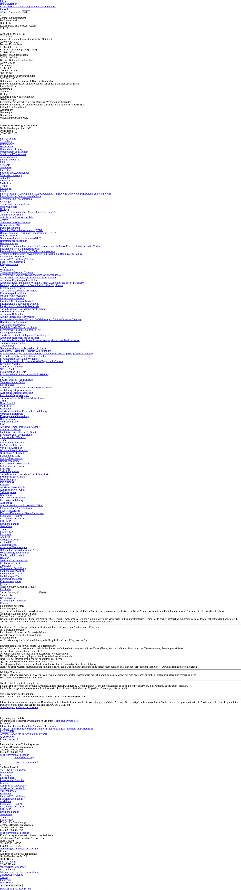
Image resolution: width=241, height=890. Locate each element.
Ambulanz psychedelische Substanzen (20, 337)
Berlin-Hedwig (8, 598)
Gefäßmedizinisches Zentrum (15, 222)
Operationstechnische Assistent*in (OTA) (21, 505)
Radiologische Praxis (11, 332)
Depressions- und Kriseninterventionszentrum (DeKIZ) (28, 233)
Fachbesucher (7, 531)
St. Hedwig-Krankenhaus (13, 600)
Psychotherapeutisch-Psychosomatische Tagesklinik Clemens (31, 361)
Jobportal (13, 739)
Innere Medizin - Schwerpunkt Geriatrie (20, 196)
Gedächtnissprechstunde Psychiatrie (18, 290)
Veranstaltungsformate (11, 413)
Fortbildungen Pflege (11, 576)
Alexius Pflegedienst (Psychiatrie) (17, 316)
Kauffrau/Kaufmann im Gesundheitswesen (22, 513)
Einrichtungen (7, 385)
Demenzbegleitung (10, 460)
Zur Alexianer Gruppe (11, 874)
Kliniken (4, 191)
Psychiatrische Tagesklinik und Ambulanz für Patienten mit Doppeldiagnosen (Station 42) (46, 353)
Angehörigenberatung (11, 458)
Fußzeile (4, 9)
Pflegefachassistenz (10, 510)
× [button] (0, 15)
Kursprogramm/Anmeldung (14, 416)
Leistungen (5, 188)
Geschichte (5, 167)
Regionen (5, 584)
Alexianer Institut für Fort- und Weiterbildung (23, 411)
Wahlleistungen (8, 479)
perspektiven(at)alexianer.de (14, 754)
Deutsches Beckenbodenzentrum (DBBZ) (21, 230)
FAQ (2, 424)
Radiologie (5, 201)
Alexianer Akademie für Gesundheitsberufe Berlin (26, 387)
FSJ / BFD (5, 521)
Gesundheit (6, 526)
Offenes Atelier (8, 369)
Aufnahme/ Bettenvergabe (13, 547)
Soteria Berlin (7, 377)
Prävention (5, 170)
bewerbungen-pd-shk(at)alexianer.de (19, 848)
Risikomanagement (10, 563)
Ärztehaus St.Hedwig (11, 429)
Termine (4, 185)
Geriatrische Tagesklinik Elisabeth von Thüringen (25, 350)
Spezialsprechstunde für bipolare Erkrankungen (24, 335)
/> (20, 12)
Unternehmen (7, 143)
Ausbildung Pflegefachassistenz (16, 392)
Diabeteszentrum (8, 235)
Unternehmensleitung (11, 149)
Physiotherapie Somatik (12, 298)
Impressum (5, 880)
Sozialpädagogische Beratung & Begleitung (22, 398)
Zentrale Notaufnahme (11, 214)
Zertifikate (5, 565)
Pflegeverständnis (9, 264)
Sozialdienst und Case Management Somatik (23, 309)
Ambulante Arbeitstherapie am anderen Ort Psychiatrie (28, 277)
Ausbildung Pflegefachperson (15, 390)
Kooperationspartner (10, 581)
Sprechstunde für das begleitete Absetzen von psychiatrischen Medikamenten (40, 340)
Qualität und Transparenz (13, 154)
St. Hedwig (6, 141)
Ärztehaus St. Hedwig (11, 366)
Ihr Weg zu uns (8, 138)
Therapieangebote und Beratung (16, 272)
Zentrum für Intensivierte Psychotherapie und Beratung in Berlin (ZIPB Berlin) (41, 254)
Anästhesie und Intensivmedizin (16, 217)
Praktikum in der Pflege (12, 518)
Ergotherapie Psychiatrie (12, 288)
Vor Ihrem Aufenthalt (11, 447)
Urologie (4, 209)
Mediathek (5, 183)
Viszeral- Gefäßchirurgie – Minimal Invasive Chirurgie (28, 212)
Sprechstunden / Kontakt (13, 437)
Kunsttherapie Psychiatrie (13, 293)
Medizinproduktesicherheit (14, 560)
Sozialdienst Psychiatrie (12, 311)
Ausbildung (6, 502)
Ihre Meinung (7, 481)
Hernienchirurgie (9, 243)
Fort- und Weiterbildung (12, 497)
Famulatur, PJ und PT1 (12, 516)
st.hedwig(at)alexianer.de (13, 866)
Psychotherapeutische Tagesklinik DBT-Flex (23, 356)
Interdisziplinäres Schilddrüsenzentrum (20, 248)
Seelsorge (5, 164)
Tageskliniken (7, 345)
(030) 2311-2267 (8, 133)
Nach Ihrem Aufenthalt (12, 453)
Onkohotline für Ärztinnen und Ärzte (19, 550)
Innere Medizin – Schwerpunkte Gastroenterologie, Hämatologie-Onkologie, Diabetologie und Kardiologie (55, 193)
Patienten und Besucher (12, 442)
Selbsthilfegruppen (9, 471)
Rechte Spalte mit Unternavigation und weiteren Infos (28, 6)
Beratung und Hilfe (10, 455)
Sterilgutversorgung (10, 539)
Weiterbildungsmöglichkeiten (15, 552)
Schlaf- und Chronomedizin (14, 204)
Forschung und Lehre (11, 578)
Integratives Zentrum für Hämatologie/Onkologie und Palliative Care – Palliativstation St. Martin (50, 246)
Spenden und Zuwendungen (14, 172)
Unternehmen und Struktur (14, 151)
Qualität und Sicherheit (12, 555)
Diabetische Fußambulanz (13, 322)
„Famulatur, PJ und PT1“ (66, 720)
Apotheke (5, 536)
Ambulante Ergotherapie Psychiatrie (18, 280)
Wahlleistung (6, 269)
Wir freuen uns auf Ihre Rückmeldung (19, 872)
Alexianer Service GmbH (13, 489)
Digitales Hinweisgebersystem (15, 888)
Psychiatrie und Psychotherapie (16, 198)
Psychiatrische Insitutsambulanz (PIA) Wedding (24, 374)
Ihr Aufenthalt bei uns (11, 445)
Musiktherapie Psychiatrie (13, 295)
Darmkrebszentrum (10, 227)
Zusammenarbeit (8, 544)
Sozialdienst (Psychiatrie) (13, 476)
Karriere (4, 484)
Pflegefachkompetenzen (12, 261)
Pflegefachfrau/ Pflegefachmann (16, 508)
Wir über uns (6, 146)
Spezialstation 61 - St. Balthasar (16, 379)
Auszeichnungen (8, 157)
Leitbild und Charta (10, 159)
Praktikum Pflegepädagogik (14, 395)
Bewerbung (6, 408)
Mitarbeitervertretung (11, 175)
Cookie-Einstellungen (11, 885)
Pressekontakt (7, 180)
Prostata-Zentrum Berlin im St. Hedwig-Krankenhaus (27, 251)
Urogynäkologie (8, 206)
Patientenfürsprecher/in (12, 466)
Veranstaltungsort (9, 421)
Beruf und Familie (9, 523)
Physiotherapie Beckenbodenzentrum (19, 303)
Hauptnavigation (8, 3)
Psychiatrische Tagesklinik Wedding (18, 358)
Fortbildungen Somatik (12, 573)
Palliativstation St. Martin (13, 371)
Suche (3, 592)
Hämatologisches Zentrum (13, 240)
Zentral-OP (6, 542)
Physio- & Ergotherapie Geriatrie (17, 301)
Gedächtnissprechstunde (12, 324)
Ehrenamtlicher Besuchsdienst (15, 463)
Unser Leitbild (7, 403)
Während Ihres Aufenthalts (14, 450)
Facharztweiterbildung (11, 500)
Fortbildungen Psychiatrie (13, 571)
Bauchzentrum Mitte (10, 225)
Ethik (3, 162)
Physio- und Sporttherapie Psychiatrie (19, 306)
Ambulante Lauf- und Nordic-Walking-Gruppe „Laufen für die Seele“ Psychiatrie (42, 282)
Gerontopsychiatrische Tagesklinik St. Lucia (23, 348)
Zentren (4, 219)
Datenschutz (6, 882)
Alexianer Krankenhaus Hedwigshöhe (20, 426)
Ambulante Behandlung (12, 314)
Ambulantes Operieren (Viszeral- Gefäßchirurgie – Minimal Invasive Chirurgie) (41, 319)
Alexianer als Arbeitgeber (13, 487)
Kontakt (4, 739)
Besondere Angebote (11, 364)
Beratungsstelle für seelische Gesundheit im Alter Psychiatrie (31, 285)
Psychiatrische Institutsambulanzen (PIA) (21, 329)
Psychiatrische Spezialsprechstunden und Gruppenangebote (30, 274)
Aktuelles (5, 178)
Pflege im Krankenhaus (12, 256)
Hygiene (4, 557)
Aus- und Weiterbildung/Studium (17, 259)
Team (3, 267)
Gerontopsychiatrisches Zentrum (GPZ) (20, 238)
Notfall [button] (26, 12)
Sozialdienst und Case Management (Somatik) (24, 474)
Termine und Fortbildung (13, 568)
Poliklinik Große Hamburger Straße (18, 327)
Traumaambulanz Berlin (12, 343)
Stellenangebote (8, 492)
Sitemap (4, 877)
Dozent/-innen (7, 419)
